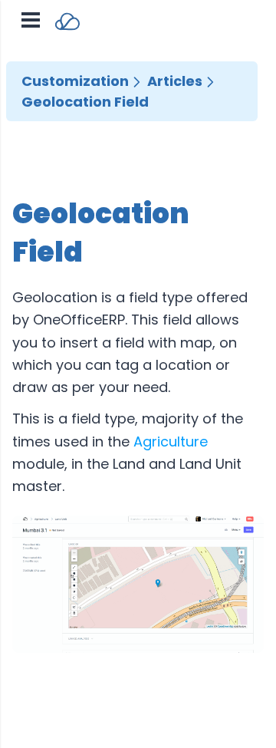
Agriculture (170, 441)
